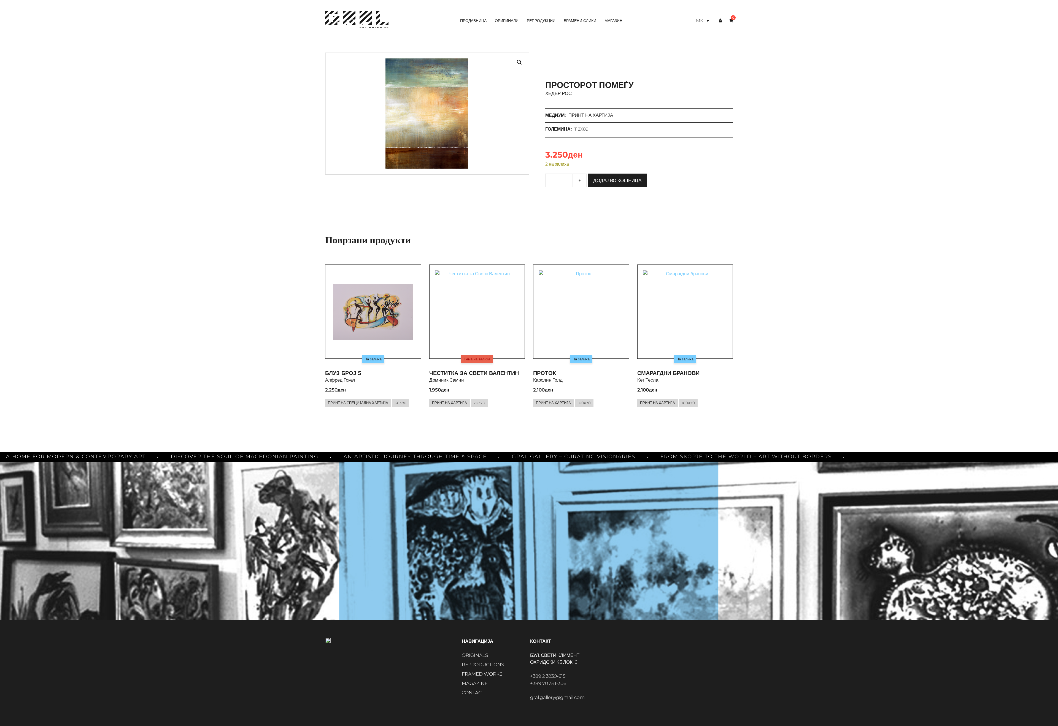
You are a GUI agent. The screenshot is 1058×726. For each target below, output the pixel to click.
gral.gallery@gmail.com (557, 697)
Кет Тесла (647, 380)
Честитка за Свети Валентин (474, 373)
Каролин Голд (548, 380)
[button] (519, 62)
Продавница (473, 20)
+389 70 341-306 (548, 683)
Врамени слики (580, 20)
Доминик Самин (446, 380)
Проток (544, 373)
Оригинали (507, 20)
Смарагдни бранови (668, 373)
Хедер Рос (558, 93)
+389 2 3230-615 (547, 676)
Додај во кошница (617, 180)
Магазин (613, 20)
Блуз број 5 (343, 373)
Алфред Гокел (340, 380)
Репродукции (541, 20)
